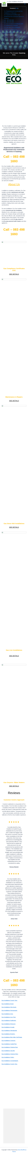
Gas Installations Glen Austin (9, 1007)
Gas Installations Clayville (8, 1050)
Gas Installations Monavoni (9, 1024)
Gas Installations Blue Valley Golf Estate (12, 1037)
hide (16, 8)
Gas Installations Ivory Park (9, 1017)
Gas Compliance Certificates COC (13, 23)
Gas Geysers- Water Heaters (12, 31)
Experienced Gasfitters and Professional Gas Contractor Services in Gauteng (14, 16)
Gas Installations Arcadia (8, 1027)
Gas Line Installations (10, 29)
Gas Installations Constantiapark (10, 1060)
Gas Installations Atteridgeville (9, 1030)
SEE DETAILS (14, 274)
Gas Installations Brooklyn (8, 1034)
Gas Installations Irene (7, 1013)
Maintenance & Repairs (11, 25)
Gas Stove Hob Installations (12, 27)
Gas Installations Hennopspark (10, 1010)
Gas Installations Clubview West (10, 1054)
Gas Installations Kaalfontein (9, 1020)
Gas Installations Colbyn (8, 1057)
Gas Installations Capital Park (9, 1044)
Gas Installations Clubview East (10, 1047)
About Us (14, 184)
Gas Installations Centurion (9, 1040)
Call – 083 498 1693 (8, 20)
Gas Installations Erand (8, 1003)
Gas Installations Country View (10, 1000)
